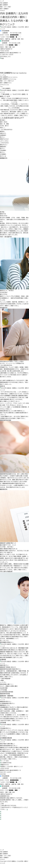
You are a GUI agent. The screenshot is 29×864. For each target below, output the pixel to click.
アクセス (2, 10)
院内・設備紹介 (4, 8)
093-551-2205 (5, 772)
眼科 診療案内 (4, 5)
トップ (2, 1)
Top (1, 86)
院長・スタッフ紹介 (5, 7)
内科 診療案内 (4, 3)
